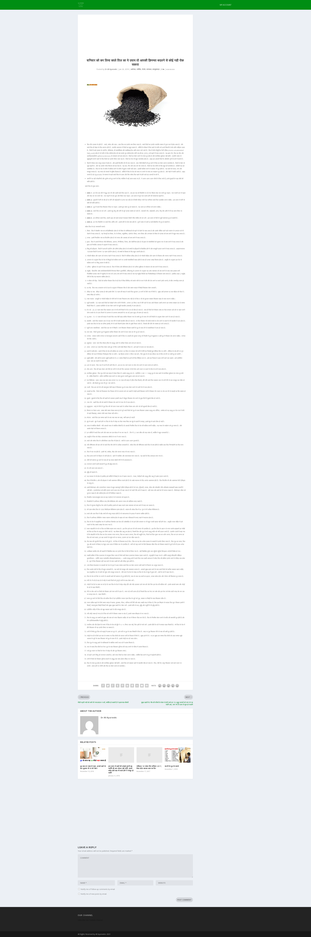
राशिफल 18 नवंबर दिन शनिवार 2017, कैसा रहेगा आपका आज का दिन (149, 767)
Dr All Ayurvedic (111, 69)
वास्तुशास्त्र (156, 69)
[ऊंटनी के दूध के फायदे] (177, 755)
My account (225, 5)
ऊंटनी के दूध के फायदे (172, 766)
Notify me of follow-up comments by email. (98, 889)
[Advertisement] (135, 33)
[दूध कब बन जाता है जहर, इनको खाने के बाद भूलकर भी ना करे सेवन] (93, 755)
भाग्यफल (148, 69)
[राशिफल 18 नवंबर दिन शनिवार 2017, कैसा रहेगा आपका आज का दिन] (149, 755)
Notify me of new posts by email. (94, 894)
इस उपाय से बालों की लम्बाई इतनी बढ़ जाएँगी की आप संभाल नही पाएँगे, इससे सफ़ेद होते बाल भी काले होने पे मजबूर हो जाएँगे (120, 769)
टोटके (143, 69)
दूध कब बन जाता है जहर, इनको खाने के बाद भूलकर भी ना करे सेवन (93, 767)
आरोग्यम (133, 69)
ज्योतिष (139, 69)
